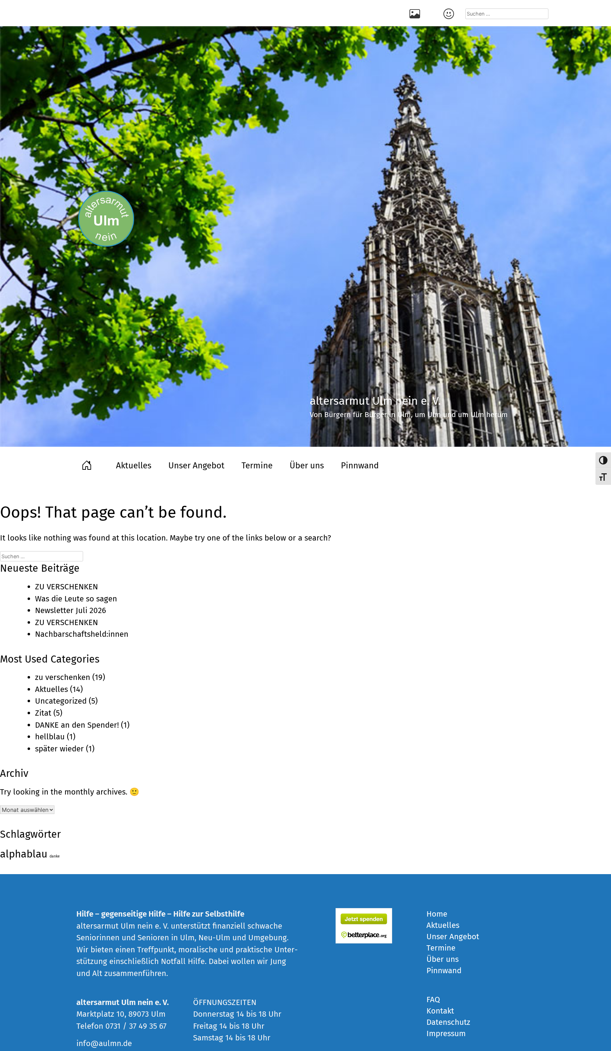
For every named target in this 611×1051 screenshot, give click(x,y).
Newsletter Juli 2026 (70, 610)
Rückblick (416, 13)
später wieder (59, 748)
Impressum (446, 1033)
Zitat (43, 713)
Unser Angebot (196, 465)
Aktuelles (133, 465)
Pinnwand (360, 465)
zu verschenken (62, 677)
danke (55, 856)
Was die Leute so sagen (76, 599)
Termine (257, 465)
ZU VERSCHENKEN (66, 586)
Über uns (307, 465)
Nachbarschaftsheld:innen (81, 634)
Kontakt (449, 13)
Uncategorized (61, 701)
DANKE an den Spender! (77, 725)
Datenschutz (448, 1022)
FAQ (433, 999)
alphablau (23, 854)
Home (87, 464)
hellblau (50, 736)
